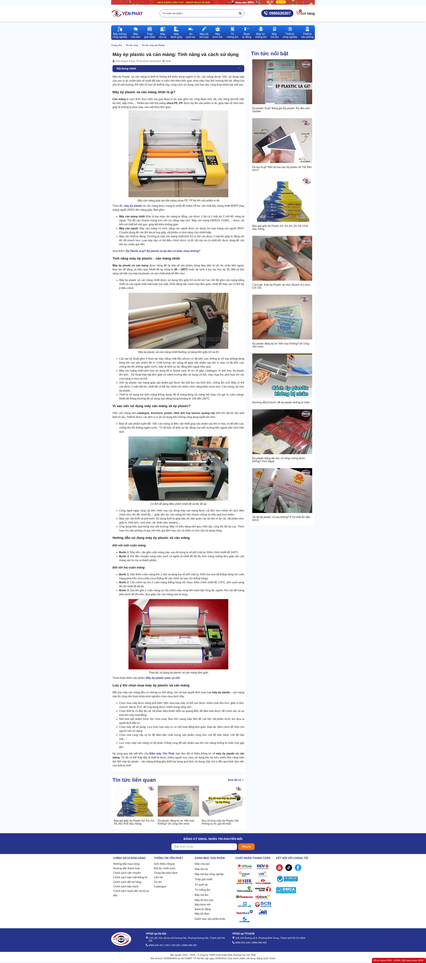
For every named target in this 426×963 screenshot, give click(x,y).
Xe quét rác (201, 884)
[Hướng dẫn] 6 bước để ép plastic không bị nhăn (281, 402)
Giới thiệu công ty (164, 863)
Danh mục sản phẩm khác (210, 918)
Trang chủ (116, 45)
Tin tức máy (132, 45)
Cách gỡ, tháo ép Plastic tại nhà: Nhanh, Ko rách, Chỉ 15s (281, 286)
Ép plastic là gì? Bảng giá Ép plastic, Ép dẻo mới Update (281, 110)
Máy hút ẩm (201, 895)
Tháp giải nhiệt (203, 879)
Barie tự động (203, 909)
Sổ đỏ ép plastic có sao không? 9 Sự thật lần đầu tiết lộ (281, 518)
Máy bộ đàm (202, 913)
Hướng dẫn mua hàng (126, 863)
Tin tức (158, 882)
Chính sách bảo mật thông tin (130, 877)
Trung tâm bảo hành (166, 872)
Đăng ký (246, 846)
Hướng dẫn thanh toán (126, 868)
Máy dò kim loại (204, 900)
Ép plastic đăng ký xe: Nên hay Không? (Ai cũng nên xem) (280, 345)
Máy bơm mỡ (203, 904)
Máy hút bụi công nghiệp (209, 874)
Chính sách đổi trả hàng (127, 882)
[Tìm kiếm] (240, 13)
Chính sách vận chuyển (127, 872)
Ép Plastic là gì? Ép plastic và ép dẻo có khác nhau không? (163, 251)
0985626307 (279, 13)
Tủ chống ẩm (202, 889)
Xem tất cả (235, 780)
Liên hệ (158, 877)
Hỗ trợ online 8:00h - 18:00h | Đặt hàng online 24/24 (398, 960)
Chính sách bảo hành (125, 886)
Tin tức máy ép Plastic (153, 45)
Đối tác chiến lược (165, 868)
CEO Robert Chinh (125, 61)
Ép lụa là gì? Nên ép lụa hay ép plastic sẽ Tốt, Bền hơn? (282, 168)
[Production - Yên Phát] (127, 13)
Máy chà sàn (202, 863)
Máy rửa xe (201, 869)
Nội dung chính (126, 68)
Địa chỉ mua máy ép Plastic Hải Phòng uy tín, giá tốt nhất (220, 822)
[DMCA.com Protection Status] (286, 891)
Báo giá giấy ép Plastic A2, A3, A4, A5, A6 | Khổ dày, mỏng (280, 227)
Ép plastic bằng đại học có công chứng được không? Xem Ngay (278, 460)
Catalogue (160, 886)
